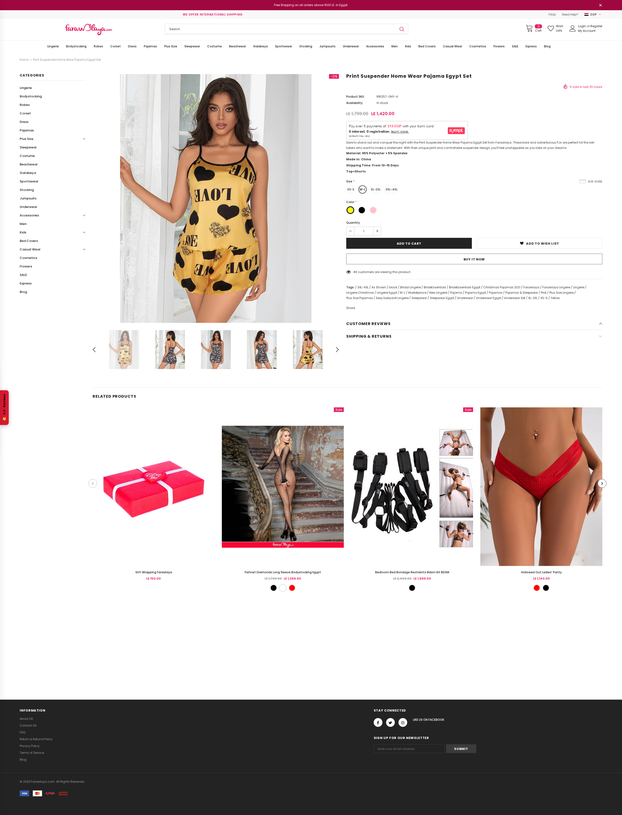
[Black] (273, 588)
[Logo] (88, 29)
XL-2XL (375, 189)
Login (582, 26)
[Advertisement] (146, 640)
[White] (282, 588)
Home (24, 60)
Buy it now (474, 259)
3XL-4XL (391, 189)
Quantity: (353, 223)
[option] (216, 198)
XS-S (350, 189)
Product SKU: (355, 96)
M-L (362, 189)
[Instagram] (402, 722)
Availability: (354, 103)
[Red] (292, 588)
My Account (587, 31)
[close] (600, 5)
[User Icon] (572, 28)
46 (355, 272)
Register (596, 26)
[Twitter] (390, 722)
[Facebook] (378, 722)
